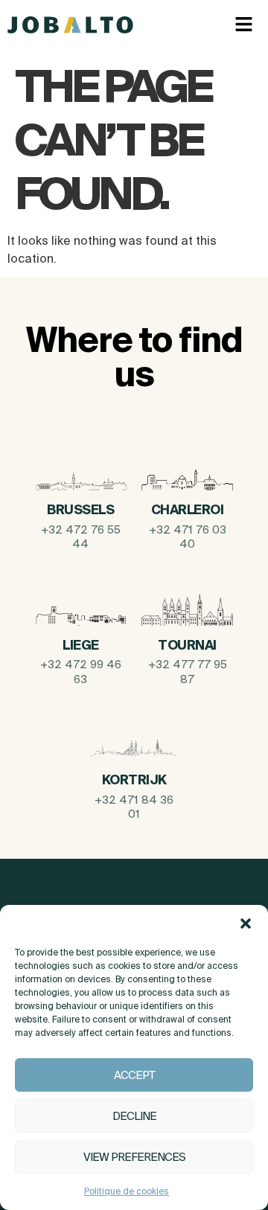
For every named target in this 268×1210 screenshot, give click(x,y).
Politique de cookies (126, 1191)
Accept (134, 1075)
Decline (134, 1116)
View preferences (134, 1156)
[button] (245, 923)
